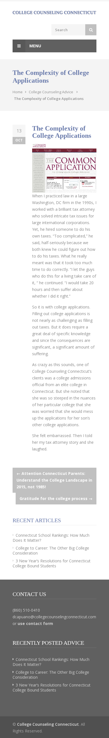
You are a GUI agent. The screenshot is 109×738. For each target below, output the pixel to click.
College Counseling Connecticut (48, 724)
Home (18, 91)
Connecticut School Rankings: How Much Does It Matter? (51, 538)
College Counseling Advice (51, 91)
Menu (34, 45)
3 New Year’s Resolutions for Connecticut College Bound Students (52, 563)
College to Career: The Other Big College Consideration (51, 550)
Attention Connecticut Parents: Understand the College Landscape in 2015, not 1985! (54, 480)
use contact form (35, 623)
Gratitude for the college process (56, 498)
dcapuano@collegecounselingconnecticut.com (54, 616)
